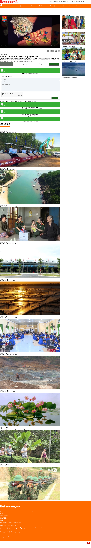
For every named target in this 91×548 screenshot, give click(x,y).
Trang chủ (4, 13)
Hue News (25, 6)
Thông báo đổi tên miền (8, 537)
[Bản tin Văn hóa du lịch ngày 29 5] (30, 187)
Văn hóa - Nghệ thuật (37, 6)
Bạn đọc (80, 6)
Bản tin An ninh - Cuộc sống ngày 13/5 (8, 466)
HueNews (83, 2)
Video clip (10, 13)
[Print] (48, 51)
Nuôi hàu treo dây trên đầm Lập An (69, 77)
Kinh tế (30, 6)
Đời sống (64, 6)
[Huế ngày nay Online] (9, 2)
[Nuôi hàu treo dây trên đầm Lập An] (73, 69)
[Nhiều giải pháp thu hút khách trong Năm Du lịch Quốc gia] (30, 446)
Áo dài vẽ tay (64, 31)
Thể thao (70, 6)
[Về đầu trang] (88, 543)
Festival (6, 6)
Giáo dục (59, 6)
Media (11, 6)
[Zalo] (53, 51)
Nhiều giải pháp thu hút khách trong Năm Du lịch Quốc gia (13, 429)
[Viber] (56, 51)
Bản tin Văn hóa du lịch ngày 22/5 (7, 280)
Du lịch (45, 6)
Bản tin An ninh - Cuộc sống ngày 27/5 (8, 206)
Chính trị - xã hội (17, 6)
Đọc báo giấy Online (76, 2)
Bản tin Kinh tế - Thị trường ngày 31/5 (8, 132)
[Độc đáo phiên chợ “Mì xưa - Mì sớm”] (73, 53)
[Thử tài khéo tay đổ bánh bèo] (73, 38)
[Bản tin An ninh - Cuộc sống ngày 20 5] (30, 335)
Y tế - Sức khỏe (52, 6)
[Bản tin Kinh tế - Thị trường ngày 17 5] (30, 372)
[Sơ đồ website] (59, 2)
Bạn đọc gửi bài (68, 2)
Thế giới (75, 6)
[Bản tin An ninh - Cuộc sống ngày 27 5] (30, 224)
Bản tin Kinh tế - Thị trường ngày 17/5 (8, 354)
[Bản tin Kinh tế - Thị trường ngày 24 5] (30, 261)
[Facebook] (61, 2)
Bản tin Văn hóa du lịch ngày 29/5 (7, 169)
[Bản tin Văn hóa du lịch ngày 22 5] (30, 298)
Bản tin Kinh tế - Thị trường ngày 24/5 (8, 243)
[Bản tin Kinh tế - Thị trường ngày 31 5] (30, 150)
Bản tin (14, 13)
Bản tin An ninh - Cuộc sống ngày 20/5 (8, 317)
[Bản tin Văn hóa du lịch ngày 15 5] (30, 409)
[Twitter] (59, 51)
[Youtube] (64, 2)
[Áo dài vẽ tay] (73, 22)
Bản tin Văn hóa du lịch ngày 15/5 (7, 392)
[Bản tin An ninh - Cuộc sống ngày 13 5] (30, 483)
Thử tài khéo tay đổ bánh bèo (68, 46)
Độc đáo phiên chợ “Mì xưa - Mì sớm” (70, 61)
